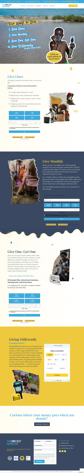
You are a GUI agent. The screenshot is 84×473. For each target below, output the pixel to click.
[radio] (16, 113)
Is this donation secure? (18, 137)
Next (24, 131)
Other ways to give (24, 139)
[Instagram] (62, 451)
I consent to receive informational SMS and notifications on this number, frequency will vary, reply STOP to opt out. (44, 456)
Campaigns (38, 5)
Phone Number (38, 449)
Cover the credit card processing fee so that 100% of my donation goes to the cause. (24, 128)
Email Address (38, 445)
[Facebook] (65, 451)
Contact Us (52, 5)
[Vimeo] (60, 451)
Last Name (48, 441)
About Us (23, 5)
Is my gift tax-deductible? (30, 137)
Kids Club (45, 5)
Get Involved (30, 5)
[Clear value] (78, 200)
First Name (37, 441)
